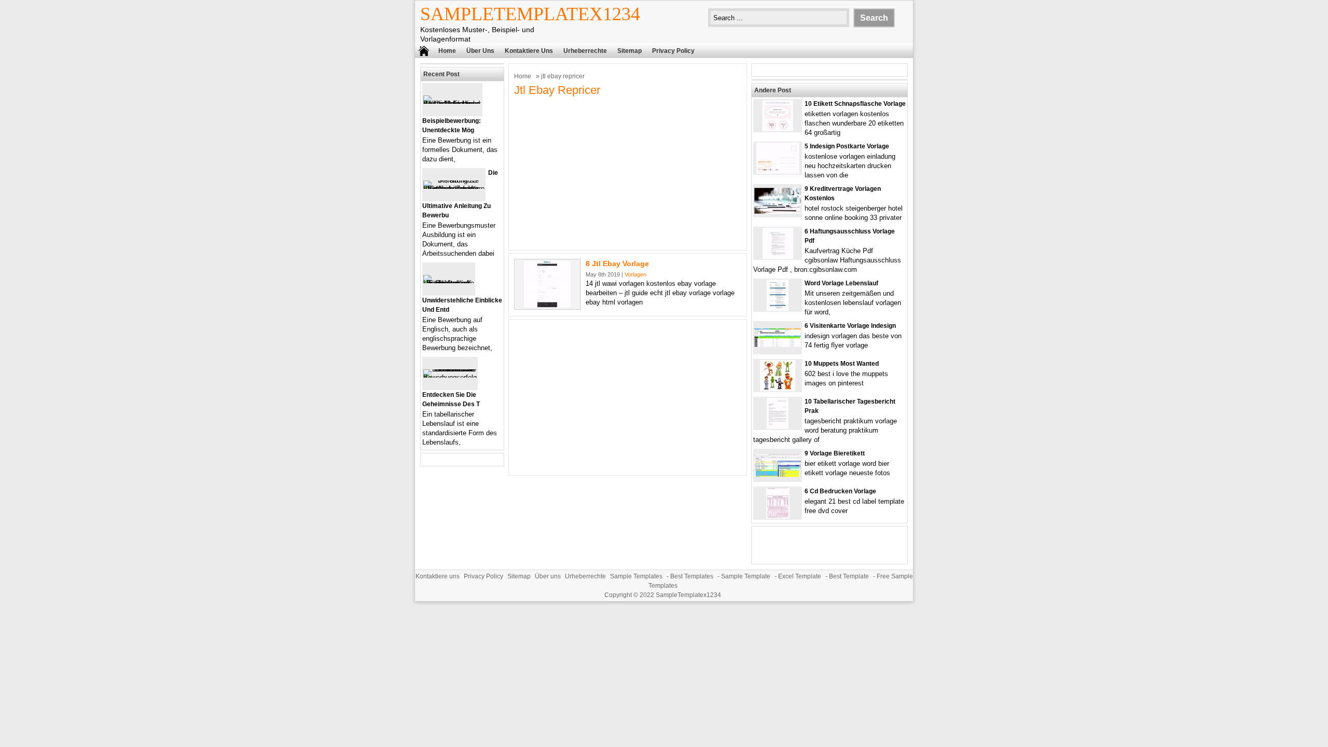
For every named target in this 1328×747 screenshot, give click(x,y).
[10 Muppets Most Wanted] (777, 389)
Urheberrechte (585, 50)
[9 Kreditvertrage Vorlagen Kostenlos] (777, 211)
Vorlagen (635, 274)
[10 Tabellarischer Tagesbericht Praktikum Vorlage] (778, 427)
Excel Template (799, 576)
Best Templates (691, 576)
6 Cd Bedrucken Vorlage (840, 491)
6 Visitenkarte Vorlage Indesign (850, 325)
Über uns (480, 50)
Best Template (849, 576)
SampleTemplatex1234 (530, 14)
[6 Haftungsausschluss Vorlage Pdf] (778, 256)
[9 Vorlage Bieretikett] (777, 474)
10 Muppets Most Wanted (842, 363)
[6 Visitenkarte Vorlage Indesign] (777, 345)
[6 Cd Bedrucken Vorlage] (778, 516)
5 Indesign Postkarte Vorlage (847, 146)
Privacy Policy (673, 50)
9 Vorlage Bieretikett (835, 453)
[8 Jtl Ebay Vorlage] (547, 305)
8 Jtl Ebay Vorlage (617, 263)
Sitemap (629, 50)
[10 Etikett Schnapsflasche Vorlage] (777, 129)
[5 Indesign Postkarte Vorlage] (777, 171)
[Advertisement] (627, 172)
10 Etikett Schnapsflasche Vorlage (855, 103)
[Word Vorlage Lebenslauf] (778, 308)
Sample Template (745, 576)
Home (447, 50)
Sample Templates (636, 576)
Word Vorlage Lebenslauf (841, 283)
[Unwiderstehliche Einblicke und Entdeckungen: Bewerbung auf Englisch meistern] (448, 283)
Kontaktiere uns (529, 50)
